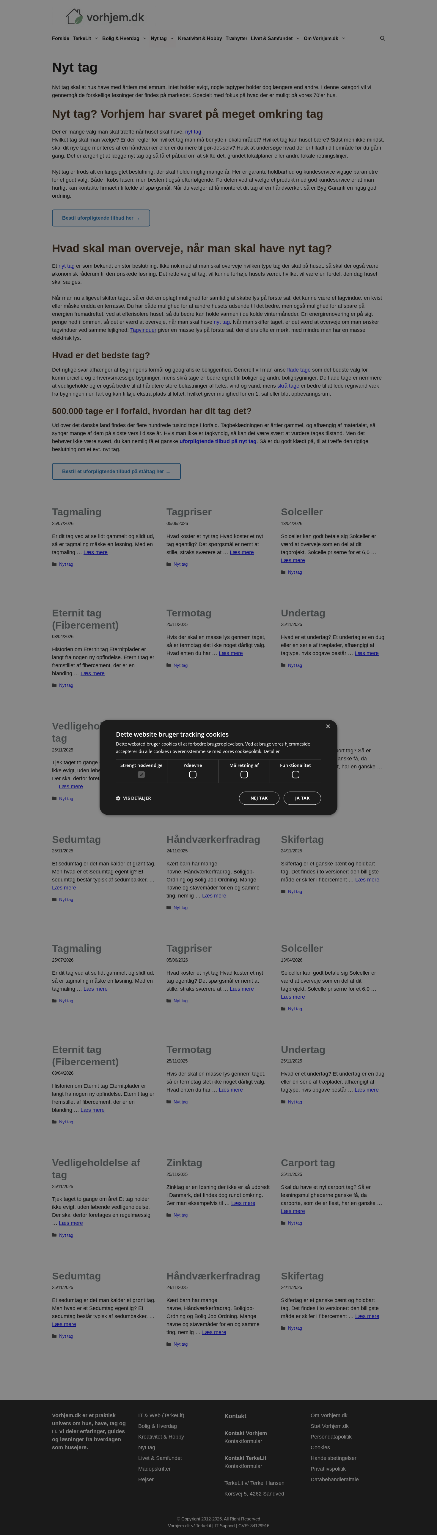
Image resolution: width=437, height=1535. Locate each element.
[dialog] (218, 767)
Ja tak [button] (302, 798)
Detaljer (272, 751)
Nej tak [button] (259, 798)
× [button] (328, 726)
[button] (133, 798)
